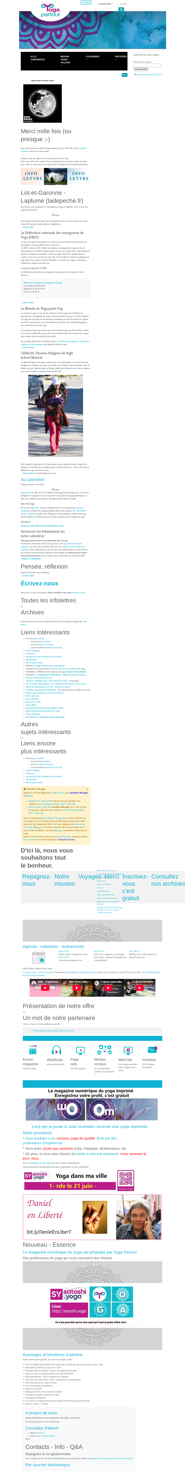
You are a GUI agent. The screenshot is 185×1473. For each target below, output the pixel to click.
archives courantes (45, 644)
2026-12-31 (64, 951)
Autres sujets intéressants (105, 895)
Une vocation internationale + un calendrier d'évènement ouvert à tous (56, 683)
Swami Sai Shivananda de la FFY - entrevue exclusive (48, 686)
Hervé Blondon (32, 699)
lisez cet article (29, 839)
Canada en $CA (47, 1436)
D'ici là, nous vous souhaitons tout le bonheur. (108, 903)
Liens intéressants (103, 891)
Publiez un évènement (31, 558)
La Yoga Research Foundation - (49, 674)
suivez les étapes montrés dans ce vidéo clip (56, 804)
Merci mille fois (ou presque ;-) (107, 870)
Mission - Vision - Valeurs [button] (65, 59)
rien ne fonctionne (63, 836)
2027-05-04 (64, 957)
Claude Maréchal (33, 714)
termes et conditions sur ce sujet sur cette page (112, 1458)
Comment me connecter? (39, 801)
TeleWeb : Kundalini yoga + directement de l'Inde (46, 680)
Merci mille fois (32, 696)
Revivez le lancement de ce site (39, 677)
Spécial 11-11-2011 (33, 702)
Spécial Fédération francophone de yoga (43, 711)
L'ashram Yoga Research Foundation (41, 689)
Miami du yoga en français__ (75, 674)
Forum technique (33, 650)
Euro (42, 1433)
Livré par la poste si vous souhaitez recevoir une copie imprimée (89, 1126)
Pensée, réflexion (102, 877)
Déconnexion (31, 659)
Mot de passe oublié (34, 662)
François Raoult (27, 492)
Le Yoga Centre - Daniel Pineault (37, 972)
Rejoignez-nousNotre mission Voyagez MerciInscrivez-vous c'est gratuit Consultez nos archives (110, 909)
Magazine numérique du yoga (82, 972)
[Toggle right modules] (163, 48)
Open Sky (35, 507)
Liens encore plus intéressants (107, 898)
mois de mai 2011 (55, 647)
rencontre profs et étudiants (66, 668)
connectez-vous (58, 792)
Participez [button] (121, 56)
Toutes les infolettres (104, 884)
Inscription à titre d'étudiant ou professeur (44, 656)
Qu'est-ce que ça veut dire (39, 807)
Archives (47, 641)
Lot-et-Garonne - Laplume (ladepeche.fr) (110, 874)
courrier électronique (51, 1465)
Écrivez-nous (39, 583)
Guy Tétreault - (45, 717)
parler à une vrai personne (97, 1154)
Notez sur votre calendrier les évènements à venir (42, 525)
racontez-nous (78, 592)
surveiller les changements (55, 818)
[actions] (124, 75)
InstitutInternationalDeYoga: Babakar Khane (44, 708)
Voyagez (89, 876)
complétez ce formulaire (40, 1163)
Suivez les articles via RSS (149, 74)
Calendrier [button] (92, 56)
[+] (22, 606)
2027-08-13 (134, 951)
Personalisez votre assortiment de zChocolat (53, 1031)
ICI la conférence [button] (38, 58)
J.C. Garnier (30, 513)
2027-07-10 (99, 951)
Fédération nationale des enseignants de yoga (42, 282)
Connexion (105, 4)
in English (86, 2)
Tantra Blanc (31, 705)
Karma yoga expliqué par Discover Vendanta (45, 693)
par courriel (39, 638)
